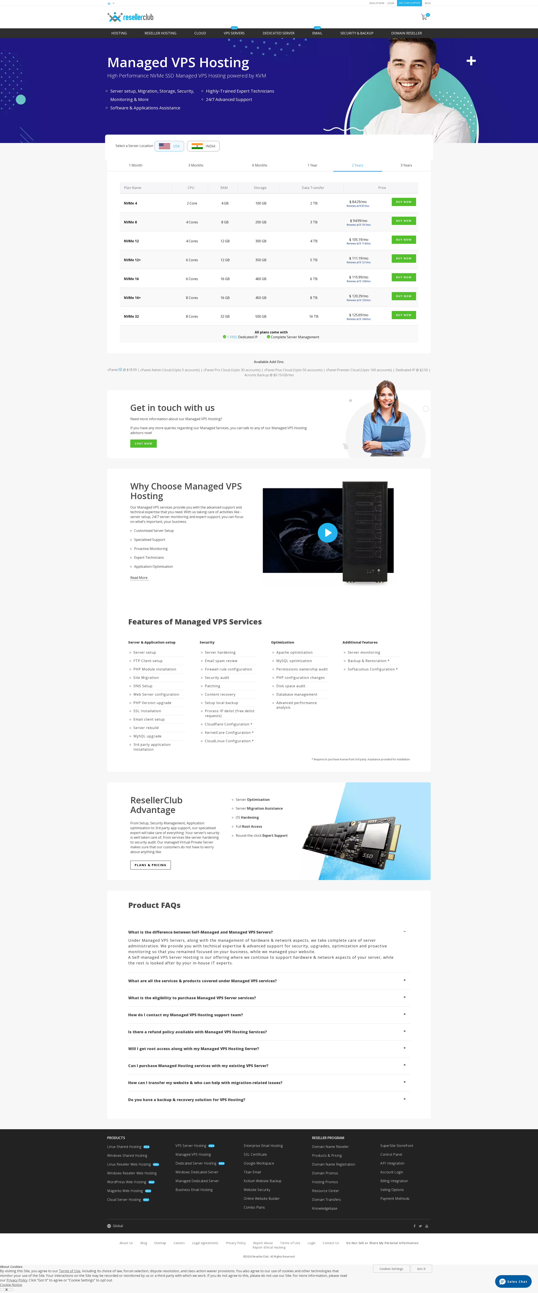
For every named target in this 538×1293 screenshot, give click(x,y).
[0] (424, 18)
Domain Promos (325, 1170)
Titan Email (252, 1169)
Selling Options (392, 1187)
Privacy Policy (236, 1241)
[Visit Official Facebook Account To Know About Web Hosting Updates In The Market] (416, 1223)
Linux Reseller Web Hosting (129, 1162)
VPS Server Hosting (190, 1143)
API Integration (392, 1161)
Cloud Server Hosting (124, 1197)
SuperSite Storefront (396, 1143)
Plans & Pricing (150, 863)
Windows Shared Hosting (127, 1153)
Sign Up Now (376, 3)
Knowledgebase (325, 1206)
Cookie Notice (11, 1282)
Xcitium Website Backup (262, 1178)
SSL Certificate (255, 1152)
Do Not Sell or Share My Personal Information (382, 1241)
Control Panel (391, 1152)
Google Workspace (259, 1161)
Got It (421, 1266)
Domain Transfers (326, 1197)
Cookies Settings (391, 1266)
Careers (179, 1241)
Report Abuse (263, 1241)
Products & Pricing (327, 1153)
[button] (513, 1281)
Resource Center (325, 1188)
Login (390, 3)
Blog (428, 3)
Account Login (391, 1169)
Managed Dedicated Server (197, 1178)
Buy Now (404, 199)
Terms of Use (290, 1241)
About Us (126, 1241)
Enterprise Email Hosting (263, 1143)
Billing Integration (394, 1178)
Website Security (257, 1187)
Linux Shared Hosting (124, 1144)
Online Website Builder (262, 1196)
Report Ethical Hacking (269, 1245)
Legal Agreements (205, 1241)
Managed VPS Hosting (193, 1152)
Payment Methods (395, 1196)
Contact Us (331, 1241)
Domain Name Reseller (330, 1144)
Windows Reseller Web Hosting (132, 1170)
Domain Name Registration (333, 1162)
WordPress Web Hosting (126, 1179)
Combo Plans (254, 1205)
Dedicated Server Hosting (195, 1161)
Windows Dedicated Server (196, 1169)
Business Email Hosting (193, 1187)
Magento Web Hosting (125, 1188)
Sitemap (160, 1241)
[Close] (6, 1287)
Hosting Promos (325, 1179)
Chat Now (143, 441)
